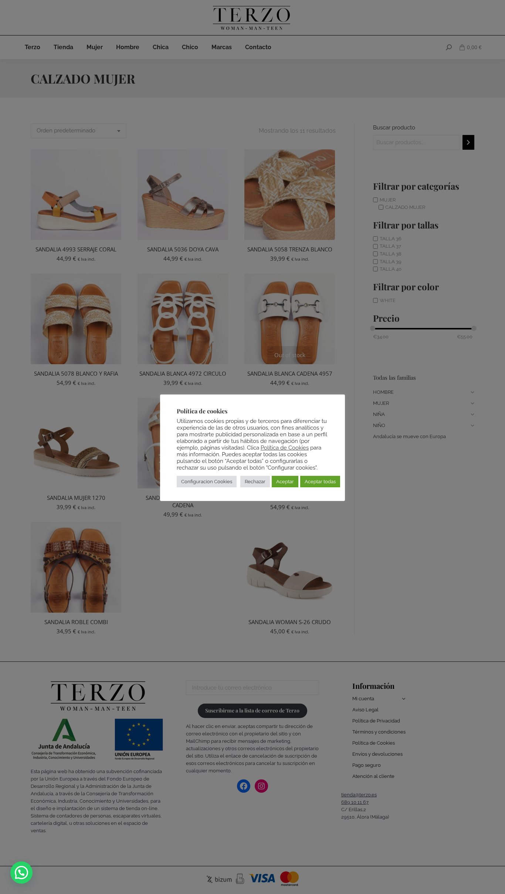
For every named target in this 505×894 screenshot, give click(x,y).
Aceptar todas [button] (320, 481)
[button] (21, 872)
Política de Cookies (285, 447)
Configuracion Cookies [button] (206, 481)
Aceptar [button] (285, 481)
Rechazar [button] (255, 481)
